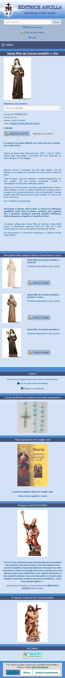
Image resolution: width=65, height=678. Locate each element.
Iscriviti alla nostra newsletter (34, 383)
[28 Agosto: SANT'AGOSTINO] (32, 533)
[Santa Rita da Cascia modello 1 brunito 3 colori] (13, 308)
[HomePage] (32, 9)
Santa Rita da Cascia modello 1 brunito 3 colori (43, 295)
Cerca (56, 22)
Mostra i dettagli (41, 283)
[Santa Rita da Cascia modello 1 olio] (32, 78)
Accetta (13, 672)
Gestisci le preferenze (46, 672)
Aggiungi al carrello (18, 133)
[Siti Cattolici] (32, 655)
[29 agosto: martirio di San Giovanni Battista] (32, 622)
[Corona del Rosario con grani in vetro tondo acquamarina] (32, 417)
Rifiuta (26, 672)
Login (33, 37)
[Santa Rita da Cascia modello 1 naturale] (13, 273)
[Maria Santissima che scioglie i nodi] (32, 465)
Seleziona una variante (15, 103)
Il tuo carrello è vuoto (34, 32)
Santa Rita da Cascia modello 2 (43, 329)
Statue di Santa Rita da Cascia (24, 123)
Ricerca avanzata (33, 27)
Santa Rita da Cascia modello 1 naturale (43, 261)
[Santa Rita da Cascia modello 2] (13, 343)
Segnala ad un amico (43, 133)
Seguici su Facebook (33, 388)
